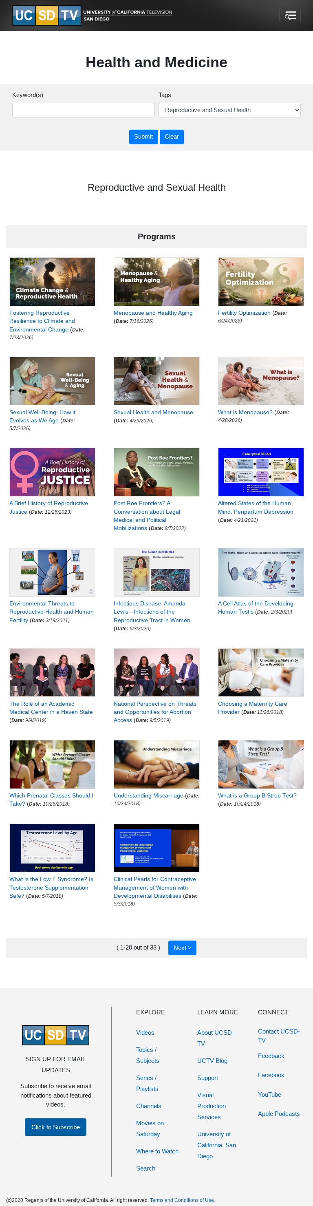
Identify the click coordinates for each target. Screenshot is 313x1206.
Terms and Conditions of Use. (182, 1200)
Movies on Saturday (150, 1129)
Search (145, 1168)
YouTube (269, 1094)
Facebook (271, 1074)
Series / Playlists (147, 1083)
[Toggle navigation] (290, 15)
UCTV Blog (212, 1060)
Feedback (271, 1055)
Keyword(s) (27, 94)
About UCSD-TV (215, 1038)
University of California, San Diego (216, 1145)
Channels (148, 1105)
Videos (145, 1032)
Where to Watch (157, 1151)
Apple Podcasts (279, 1113)
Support (207, 1077)
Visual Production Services (211, 1105)
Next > (183, 947)
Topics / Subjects (147, 1055)
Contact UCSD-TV (279, 1036)
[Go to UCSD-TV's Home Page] (93, 15)
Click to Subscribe (55, 1127)
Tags (165, 94)
